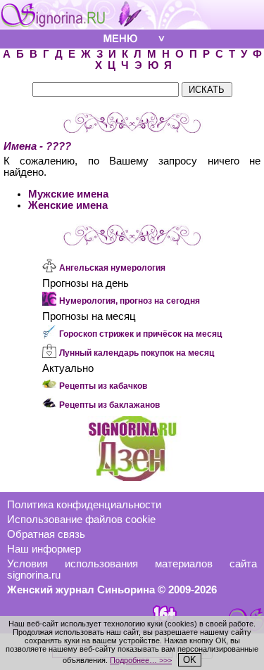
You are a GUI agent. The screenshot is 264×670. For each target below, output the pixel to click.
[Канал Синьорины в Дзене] (132, 477)
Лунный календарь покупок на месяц (136, 353)
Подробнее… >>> (141, 660)
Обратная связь (46, 534)
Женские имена (68, 205)
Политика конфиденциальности (84, 504)
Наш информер (44, 549)
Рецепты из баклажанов (109, 405)
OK (189, 660)
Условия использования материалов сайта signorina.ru (132, 569)
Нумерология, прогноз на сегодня (129, 301)
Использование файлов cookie (81, 519)
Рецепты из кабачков (103, 386)
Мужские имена (68, 194)
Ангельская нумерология (112, 268)
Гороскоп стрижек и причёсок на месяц (140, 334)
